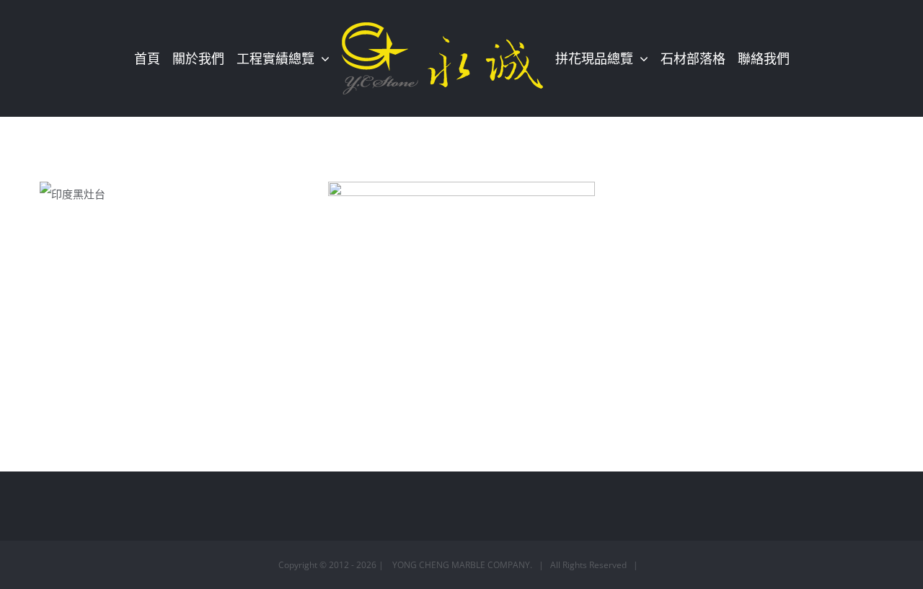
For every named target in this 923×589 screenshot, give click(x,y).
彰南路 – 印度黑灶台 (150, 200)
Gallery (195, 200)
